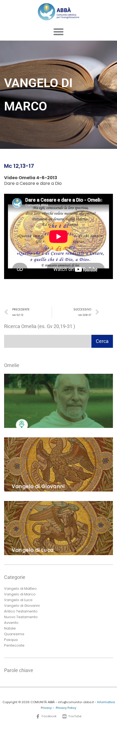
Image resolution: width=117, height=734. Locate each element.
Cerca (102, 341)
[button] (58, 32)
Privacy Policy (66, 708)
